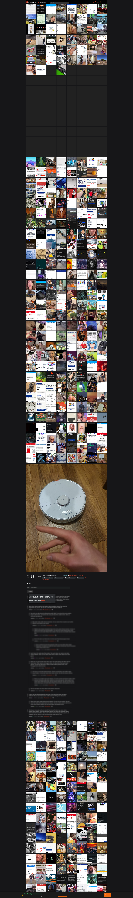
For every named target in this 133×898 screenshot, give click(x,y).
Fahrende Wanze (68, 577)
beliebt (42, 2)
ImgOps (66, 575)
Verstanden (107, 895)
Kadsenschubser (53, 575)
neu (38, 2)
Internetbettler (57, 577)
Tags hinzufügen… (46, 579)
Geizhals (79, 577)
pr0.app (96, 1)
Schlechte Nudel (46, 577)
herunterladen (75, 575)
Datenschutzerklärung (62, 896)
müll (45, 2)
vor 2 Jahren (45, 575)
